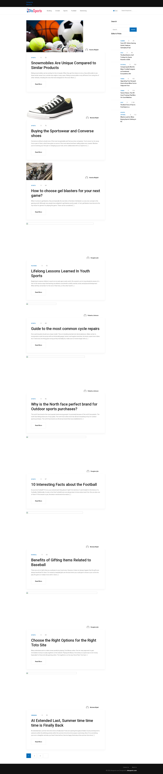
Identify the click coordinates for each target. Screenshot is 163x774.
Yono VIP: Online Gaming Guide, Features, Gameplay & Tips (128, 45)
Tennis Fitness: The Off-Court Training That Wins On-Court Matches (128, 95)
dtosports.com (132, 770)
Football (73, 10)
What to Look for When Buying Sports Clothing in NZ (128, 119)
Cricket (57, 10)
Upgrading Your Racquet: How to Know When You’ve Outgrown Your (128, 83)
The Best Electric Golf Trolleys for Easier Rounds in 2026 (127, 57)
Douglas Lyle (94, 258)
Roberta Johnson (92, 315)
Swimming (83, 10)
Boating (49, 10)
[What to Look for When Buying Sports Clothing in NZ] (115, 115)
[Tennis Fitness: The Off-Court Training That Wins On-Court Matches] (115, 93)
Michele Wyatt (94, 118)
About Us (29, 4)
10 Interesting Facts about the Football (64, 484)
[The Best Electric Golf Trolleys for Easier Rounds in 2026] (115, 55)
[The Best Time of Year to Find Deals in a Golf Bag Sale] (115, 105)
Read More (38, 84)
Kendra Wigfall (93, 50)
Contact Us (29, 2)
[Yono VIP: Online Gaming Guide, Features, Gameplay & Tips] (115, 43)
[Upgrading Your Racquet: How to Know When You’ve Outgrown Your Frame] (115, 81)
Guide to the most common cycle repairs (65, 328)
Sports (65, 10)
